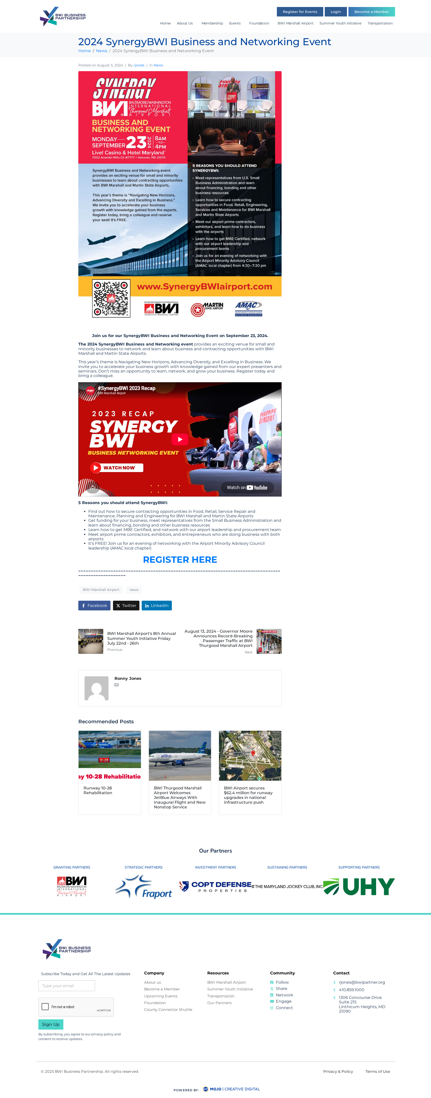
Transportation (380, 23)
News (158, 65)
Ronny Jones (127, 678)
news (133, 589)
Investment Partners (215, 867)
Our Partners (215, 851)
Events (235, 23)
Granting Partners (71, 867)
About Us (185, 23)
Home (165, 23)
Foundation (259, 23)
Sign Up (51, 1024)
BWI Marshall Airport (295, 23)
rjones (139, 65)
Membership (212, 23)
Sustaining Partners (287, 867)
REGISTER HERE (180, 559)
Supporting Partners (359, 867)
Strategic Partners (144, 867)
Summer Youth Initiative (340, 23)
